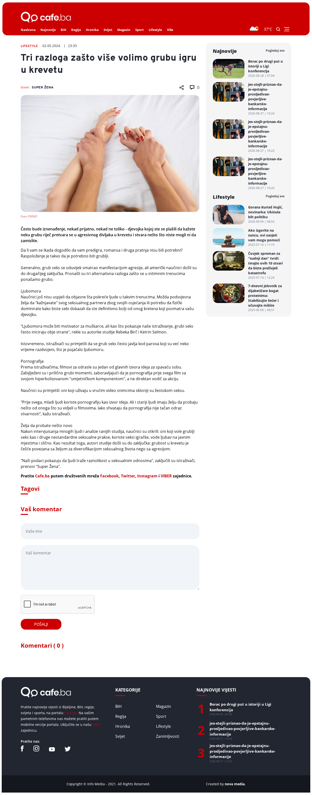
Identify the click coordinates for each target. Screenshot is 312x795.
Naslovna (28, 30)
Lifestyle (155, 30)
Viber (96, 724)
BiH (63, 30)
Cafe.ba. (71, 712)
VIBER (166, 476)
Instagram (147, 476)
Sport (139, 30)
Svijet (108, 30)
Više (170, 30)
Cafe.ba (42, 476)
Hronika (92, 30)
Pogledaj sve (275, 50)
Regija (76, 30)
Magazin (123, 30)
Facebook (109, 476)
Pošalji (41, 624)
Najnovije (48, 30)
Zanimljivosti (167, 736)
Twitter (128, 476)
